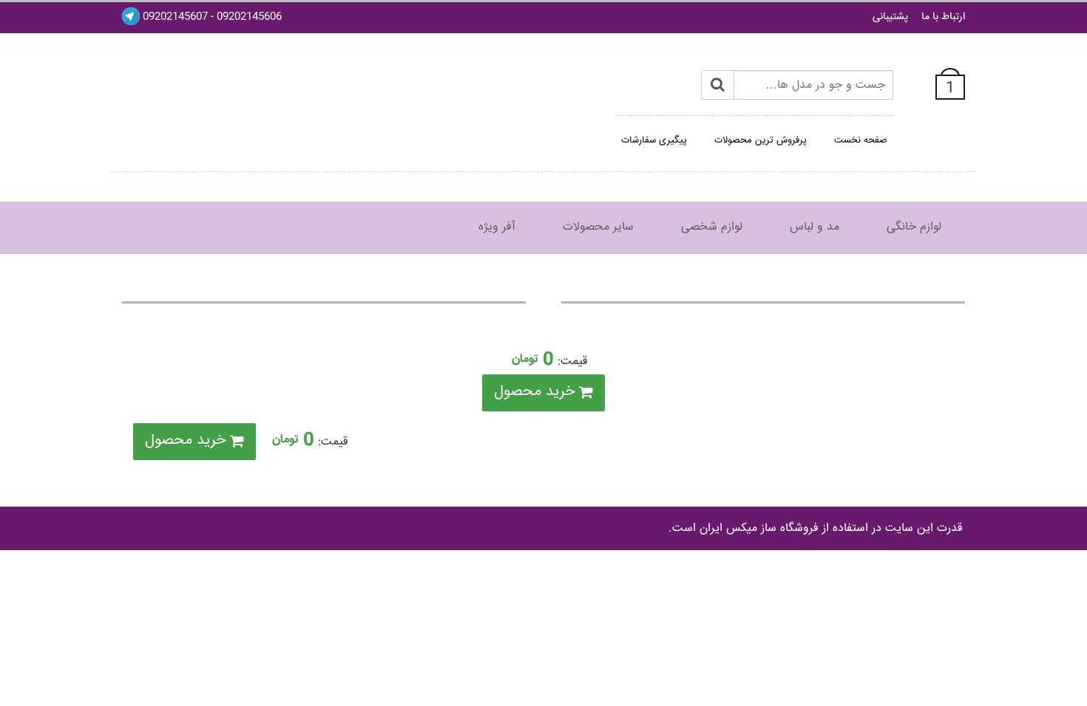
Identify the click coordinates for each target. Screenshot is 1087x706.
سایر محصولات (598, 227)
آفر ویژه (496, 227)
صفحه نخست (860, 140)
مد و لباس (814, 227)
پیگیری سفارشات (654, 140)
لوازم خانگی (914, 227)
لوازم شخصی (711, 227)
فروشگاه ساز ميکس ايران (759, 528)
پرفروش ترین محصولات (760, 140)
